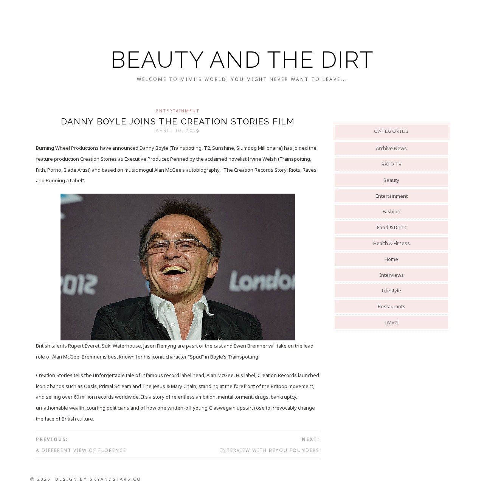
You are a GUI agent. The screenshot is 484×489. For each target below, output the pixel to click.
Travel (391, 322)
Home (391, 259)
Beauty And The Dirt (242, 60)
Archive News (391, 148)
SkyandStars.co (115, 479)
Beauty (391, 180)
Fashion (391, 211)
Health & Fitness (391, 243)
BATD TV (392, 164)
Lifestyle (391, 290)
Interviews (391, 275)
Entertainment (178, 110)
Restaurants (391, 306)
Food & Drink (391, 227)
